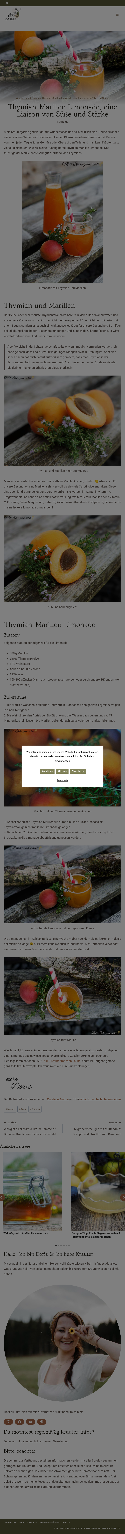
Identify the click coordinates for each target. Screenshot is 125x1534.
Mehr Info (62, 780)
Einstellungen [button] (78, 771)
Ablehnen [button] (62, 771)
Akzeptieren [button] (47, 771)
